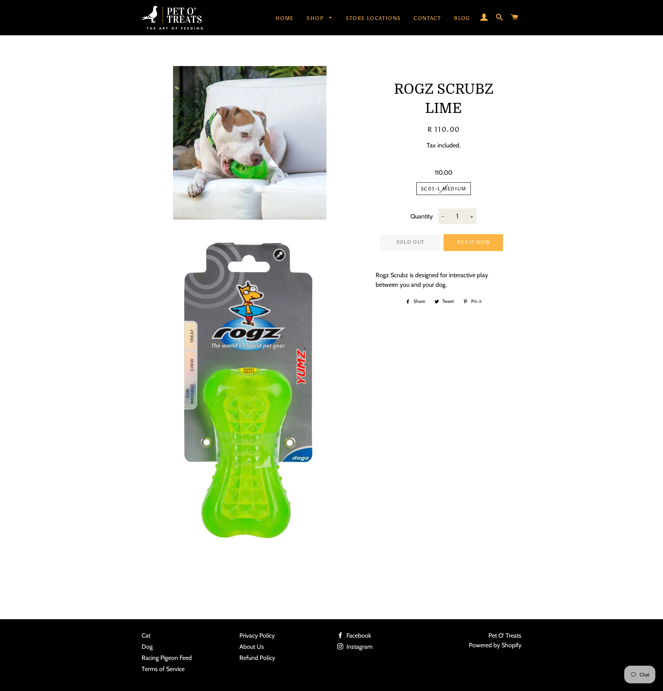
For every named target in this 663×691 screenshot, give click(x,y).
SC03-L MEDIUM (444, 189)
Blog (462, 18)
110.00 (443, 172)
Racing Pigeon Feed (167, 657)
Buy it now (473, 242)
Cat (146, 635)
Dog (147, 646)
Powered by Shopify (495, 645)
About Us (251, 646)
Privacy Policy (257, 635)
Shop (316, 18)
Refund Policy (257, 657)
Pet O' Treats (504, 635)
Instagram (359, 646)
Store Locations (373, 18)
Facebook (358, 635)
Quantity (422, 216)
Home (284, 18)
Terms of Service (163, 669)
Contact (427, 18)
